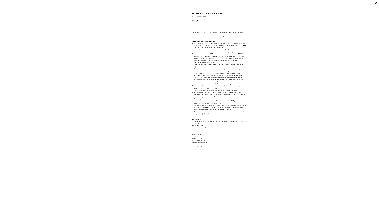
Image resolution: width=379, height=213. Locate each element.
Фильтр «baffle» (214, 84)
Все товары (7, 3)
